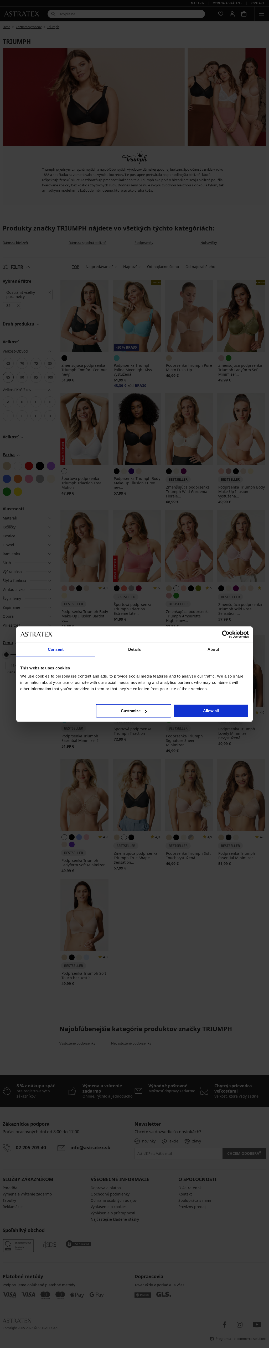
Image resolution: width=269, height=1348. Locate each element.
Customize (131, 711)
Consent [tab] (56, 649)
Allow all (211, 711)
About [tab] (213, 649)
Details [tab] (134, 649)
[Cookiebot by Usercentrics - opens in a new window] (226, 634)
